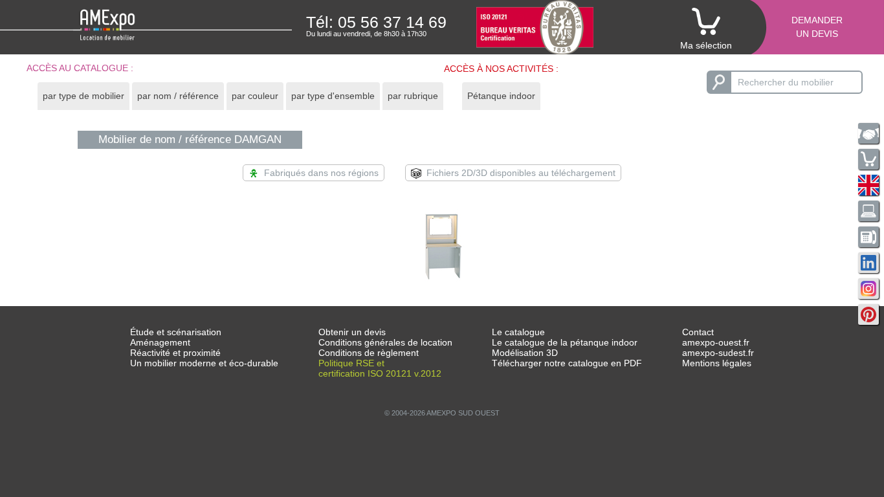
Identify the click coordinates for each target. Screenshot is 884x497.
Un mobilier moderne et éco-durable (204, 363)
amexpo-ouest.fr (715, 342)
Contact (698, 332)
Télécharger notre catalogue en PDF (567, 363)
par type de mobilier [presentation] (83, 96)
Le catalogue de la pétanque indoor (564, 342)
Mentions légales (716, 363)
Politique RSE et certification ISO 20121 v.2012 (379, 368)
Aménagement (160, 342)
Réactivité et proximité (175, 353)
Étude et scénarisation (175, 332)
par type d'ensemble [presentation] (333, 96)
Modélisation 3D (525, 353)
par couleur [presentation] (255, 96)
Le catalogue (518, 332)
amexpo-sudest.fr (718, 353)
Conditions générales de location (385, 342)
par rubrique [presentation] (413, 96)
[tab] (83, 96)
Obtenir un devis (352, 332)
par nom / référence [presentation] (178, 96)
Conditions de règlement (368, 353)
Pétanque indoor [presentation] (501, 96)
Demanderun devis (817, 27)
